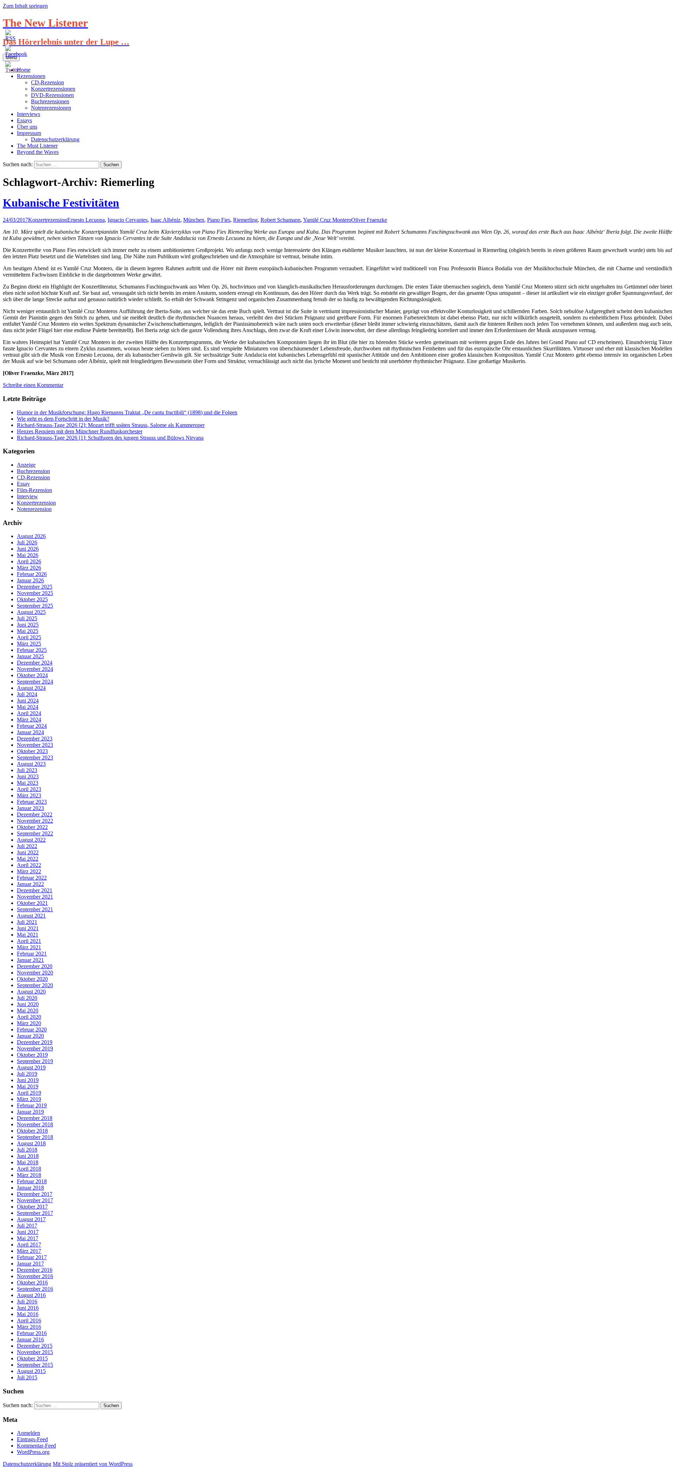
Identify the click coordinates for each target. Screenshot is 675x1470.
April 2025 (29, 637)
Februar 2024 (32, 726)
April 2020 (29, 1017)
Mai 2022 (27, 859)
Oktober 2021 (32, 903)
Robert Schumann (281, 220)
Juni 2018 (28, 1156)
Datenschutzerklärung (55, 139)
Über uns (27, 127)
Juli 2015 (27, 1377)
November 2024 (35, 669)
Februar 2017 (32, 1257)
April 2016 (29, 1320)
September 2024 (35, 682)
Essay (23, 484)
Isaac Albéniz (165, 220)
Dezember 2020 (34, 966)
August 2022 (31, 840)
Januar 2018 (30, 1188)
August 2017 (31, 1219)
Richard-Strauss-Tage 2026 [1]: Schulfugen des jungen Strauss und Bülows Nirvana (110, 438)
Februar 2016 (32, 1333)
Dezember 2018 (34, 1118)
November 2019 (35, 1048)
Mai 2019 (27, 1086)
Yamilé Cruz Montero (327, 220)
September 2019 (35, 1061)
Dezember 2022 (34, 814)
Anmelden (28, 1433)
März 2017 (29, 1251)
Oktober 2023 (32, 751)
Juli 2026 (27, 542)
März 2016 (29, 1327)
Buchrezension (33, 471)
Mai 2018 (27, 1162)
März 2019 (29, 1099)
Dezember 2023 (34, 739)
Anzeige (26, 465)
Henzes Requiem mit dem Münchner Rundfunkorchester (79, 431)
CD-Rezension (47, 82)
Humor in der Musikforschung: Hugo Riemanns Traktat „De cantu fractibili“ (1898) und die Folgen (127, 412)
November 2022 (35, 821)
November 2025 (35, 593)
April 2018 (29, 1169)
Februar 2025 (32, 650)
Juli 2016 (27, 1301)
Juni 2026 (28, 549)
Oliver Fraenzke (369, 220)
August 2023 (31, 764)
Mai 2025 (27, 631)
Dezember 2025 (34, 587)
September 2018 (35, 1137)
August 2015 (31, 1371)
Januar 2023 (30, 808)
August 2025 (31, 612)
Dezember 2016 (34, 1270)
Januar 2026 (30, 580)
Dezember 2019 (34, 1042)
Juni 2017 (28, 1232)
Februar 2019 (32, 1105)
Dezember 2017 (34, 1194)
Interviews (28, 114)
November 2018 (35, 1124)
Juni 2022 (28, 852)
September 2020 (35, 985)
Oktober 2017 (32, 1207)
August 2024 (31, 688)
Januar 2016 (30, 1339)
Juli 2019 (27, 1074)
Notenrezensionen (51, 108)
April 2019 (29, 1093)
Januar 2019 (30, 1112)
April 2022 (29, 865)
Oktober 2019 (32, 1055)
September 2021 (35, 909)
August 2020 (31, 992)
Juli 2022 (27, 846)
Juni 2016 (28, 1308)
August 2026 (31, 536)
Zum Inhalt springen (25, 6)
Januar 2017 (30, 1264)
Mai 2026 (27, 555)
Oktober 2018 (32, 1131)
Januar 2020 (30, 1036)
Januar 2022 (30, 884)
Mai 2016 (27, 1314)
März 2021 (29, 947)
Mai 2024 (27, 707)
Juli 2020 (27, 998)
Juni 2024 (28, 701)
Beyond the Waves (38, 152)
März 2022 (29, 871)
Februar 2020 (32, 1029)
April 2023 (29, 789)
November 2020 (35, 973)
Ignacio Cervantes (128, 220)
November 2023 (35, 745)
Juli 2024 (27, 694)
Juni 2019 (28, 1080)
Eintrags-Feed (32, 1439)
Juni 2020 (28, 1004)
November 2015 (35, 1352)
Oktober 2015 (32, 1358)
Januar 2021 (30, 960)
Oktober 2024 (32, 675)
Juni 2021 (28, 928)
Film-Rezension (34, 490)
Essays (24, 120)
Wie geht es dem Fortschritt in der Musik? (63, 419)
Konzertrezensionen (53, 89)
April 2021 (29, 941)
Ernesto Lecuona (86, 220)
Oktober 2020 (32, 979)
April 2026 (29, 561)
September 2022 (35, 833)
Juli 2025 (27, 618)
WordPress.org (33, 1452)
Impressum (29, 133)
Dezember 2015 (34, 1346)
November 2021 (35, 897)
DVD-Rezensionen (52, 95)
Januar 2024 (30, 732)
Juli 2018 (27, 1150)
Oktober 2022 (32, 827)
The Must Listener (37, 146)
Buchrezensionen (50, 101)
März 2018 (29, 1175)
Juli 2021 (27, 922)
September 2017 (35, 1213)
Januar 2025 (30, 656)
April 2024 (29, 713)
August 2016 (31, 1295)
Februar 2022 (32, 878)
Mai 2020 (27, 1011)
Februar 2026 (32, 574)
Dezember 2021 (34, 890)
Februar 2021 (32, 954)
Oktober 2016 (32, 1283)
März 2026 (29, 568)
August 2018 (31, 1143)
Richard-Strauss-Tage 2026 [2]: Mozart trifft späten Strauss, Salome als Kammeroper (111, 425)
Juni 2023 (28, 776)
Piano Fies (218, 220)
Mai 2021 (27, 935)
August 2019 (31, 1067)
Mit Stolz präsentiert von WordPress (93, 1464)
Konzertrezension (47, 220)
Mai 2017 (27, 1238)
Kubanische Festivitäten (61, 202)
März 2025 (29, 644)
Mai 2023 (27, 783)
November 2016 (35, 1276)
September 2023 (35, 757)
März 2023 (29, 795)
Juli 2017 (27, 1226)
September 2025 (35, 606)
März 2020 (29, 1023)
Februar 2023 (32, 802)
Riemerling (245, 220)
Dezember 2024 (34, 663)
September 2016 (35, 1289)
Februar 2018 (32, 1181)
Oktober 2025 (32, 599)
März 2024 (29, 720)
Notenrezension (34, 509)
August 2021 (31, 916)
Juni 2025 (28, 625)
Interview (27, 496)
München (193, 220)
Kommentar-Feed (36, 1446)
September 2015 (35, 1365)
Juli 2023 (27, 770)
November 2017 (35, 1200)
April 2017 (29, 1245)
